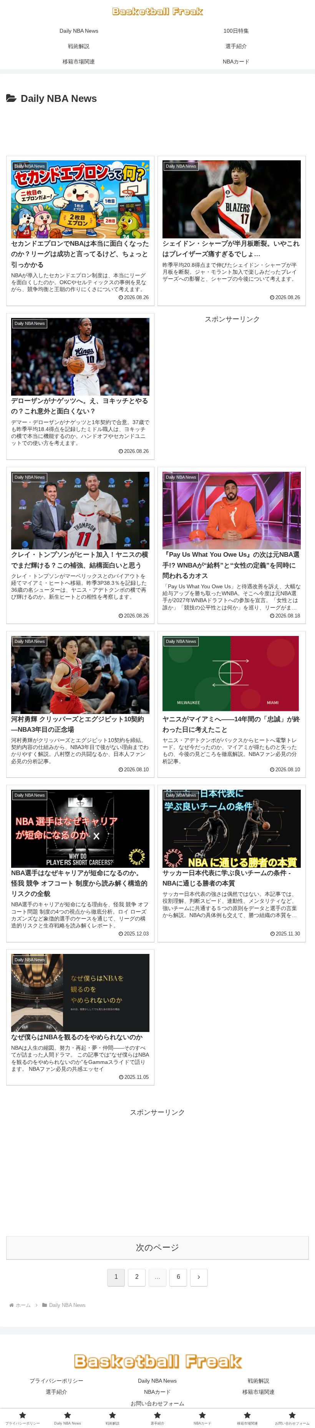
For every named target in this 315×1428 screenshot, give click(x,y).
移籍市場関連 (258, 1392)
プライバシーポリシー (56, 1381)
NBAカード (157, 1392)
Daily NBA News (157, 1381)
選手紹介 (56, 1392)
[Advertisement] (157, 128)
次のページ (157, 1247)
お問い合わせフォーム (157, 1403)
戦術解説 (258, 1381)
